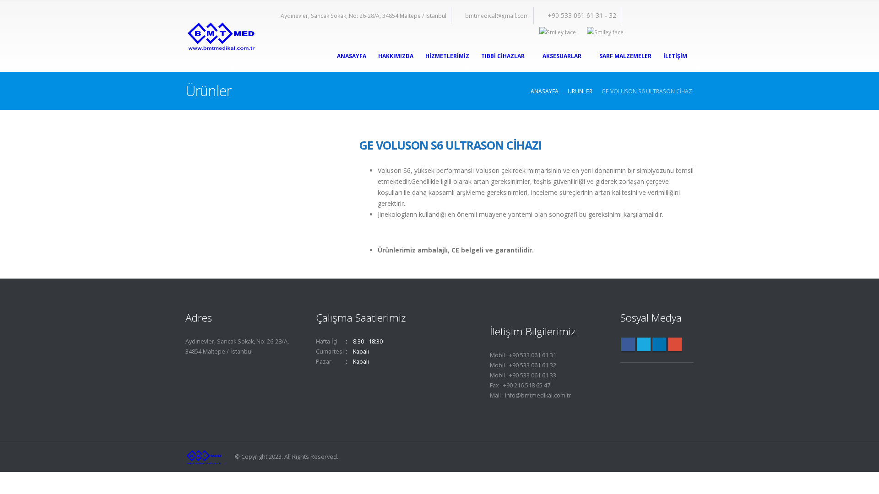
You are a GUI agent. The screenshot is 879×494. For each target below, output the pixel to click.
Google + (675, 344)
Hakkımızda (395, 56)
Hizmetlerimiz (447, 56)
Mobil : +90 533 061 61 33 (523, 375)
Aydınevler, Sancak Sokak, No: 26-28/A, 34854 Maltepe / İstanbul (363, 16)
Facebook (628, 344)
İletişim (675, 56)
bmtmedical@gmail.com (497, 16)
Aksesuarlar (562, 56)
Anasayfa (351, 56)
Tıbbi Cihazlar (503, 56)
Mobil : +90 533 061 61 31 (523, 355)
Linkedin (659, 344)
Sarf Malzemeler (625, 56)
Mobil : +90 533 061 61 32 (523, 365)
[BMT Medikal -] (220, 36)
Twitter (644, 344)
